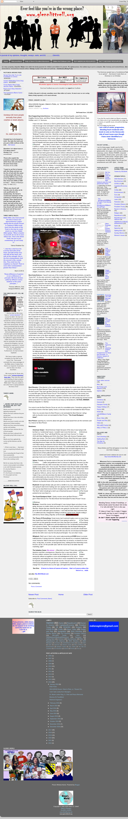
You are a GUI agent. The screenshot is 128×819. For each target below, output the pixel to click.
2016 (50, 682)
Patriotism (117, 202)
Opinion (99, 391)
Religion (116, 213)
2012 (50, 671)
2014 (50, 676)
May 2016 (53, 711)
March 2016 (54, 705)
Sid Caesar (11, 145)
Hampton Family (102, 404)
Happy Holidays (102, 407)
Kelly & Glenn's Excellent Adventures (37, 61)
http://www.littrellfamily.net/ (112, 456)
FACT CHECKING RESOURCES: (110, 61)
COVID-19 (117, 183)
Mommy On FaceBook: (57, 697)
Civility (116, 190)
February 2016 (55, 703)
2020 (50, 738)
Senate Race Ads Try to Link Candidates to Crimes (12, 75)
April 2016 (53, 708)
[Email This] (29, 579)
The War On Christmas (101, 442)
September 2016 (55, 719)
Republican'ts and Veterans (55, 641)
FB (57, 627)
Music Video (101, 418)
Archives (45, 108)
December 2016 (55, 726)
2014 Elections (58, 648)
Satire (116, 226)
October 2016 (54, 721)
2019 (50, 735)
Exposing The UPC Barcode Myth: (108, 297)
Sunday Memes (119, 233)
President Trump (119, 206)
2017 (50, 730)
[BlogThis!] (31, 579)
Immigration (118, 197)
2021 (50, 740)
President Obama (119, 204)
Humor (99, 409)
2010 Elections (74, 641)
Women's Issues (119, 235)
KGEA (99, 411)
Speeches (117, 228)
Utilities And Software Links (62, 61)
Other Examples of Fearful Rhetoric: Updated (108, 228)
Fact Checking (101, 436)
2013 (50, 674)
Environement (118, 192)
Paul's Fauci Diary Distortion (12, 89)
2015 (50, 679)
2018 (50, 732)
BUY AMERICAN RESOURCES (85, 61)
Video (99, 423)
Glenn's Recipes (66, 808)
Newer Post (33, 594)
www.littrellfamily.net (66, 812)
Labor (116, 199)
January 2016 (54, 684)
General (99, 402)
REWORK (67, 627)
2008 (50, 661)
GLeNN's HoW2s (66, 810)
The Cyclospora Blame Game (13, 93)
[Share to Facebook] (35, 579)
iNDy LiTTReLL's (102, 427)
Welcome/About (16, 61)
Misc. (98, 384)
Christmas (100, 399)
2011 (50, 669)
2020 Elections (119, 179)
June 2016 (53, 713)
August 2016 (54, 716)
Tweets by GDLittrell (120, 171)
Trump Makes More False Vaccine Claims (12, 85)
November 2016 (55, 724)
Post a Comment (36, 586)
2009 (50, 663)
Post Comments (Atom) (44, 598)
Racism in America (120, 209)
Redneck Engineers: (56, 699)
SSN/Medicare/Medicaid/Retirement (57, 637)
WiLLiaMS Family (102, 425)
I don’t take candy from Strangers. (60, 692)
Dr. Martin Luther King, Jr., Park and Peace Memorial (66, 694)
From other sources (103, 380)
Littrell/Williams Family (104, 414)
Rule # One (53, 686)
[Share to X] (33, 579)
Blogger (77, 785)
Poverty (72, 648)
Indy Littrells (72, 646)
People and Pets (102, 420)
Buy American (118, 181)
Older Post (87, 594)
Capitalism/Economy (120, 186)
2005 (50, 656)
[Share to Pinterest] (37, 579)
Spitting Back (101, 439)
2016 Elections (76, 631)
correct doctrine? (15, 315)
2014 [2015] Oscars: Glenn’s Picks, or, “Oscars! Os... (66, 689)
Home (6, 61)
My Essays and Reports (102, 387)
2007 (50, 658)
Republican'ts (118, 215)
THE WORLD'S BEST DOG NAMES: (108, 252)
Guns (116, 194)
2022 (50, 743)
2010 (50, 666)
